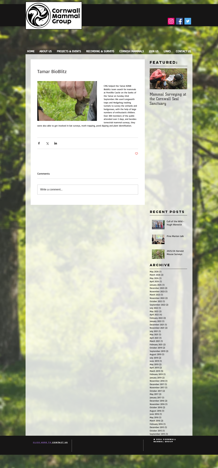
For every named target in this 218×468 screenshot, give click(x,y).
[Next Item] (181, 78)
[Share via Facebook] (39, 143)
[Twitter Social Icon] (187, 21)
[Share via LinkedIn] (55, 143)
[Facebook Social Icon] (179, 21)
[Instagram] (171, 21)
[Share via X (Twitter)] (47, 143)
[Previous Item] (155, 78)
